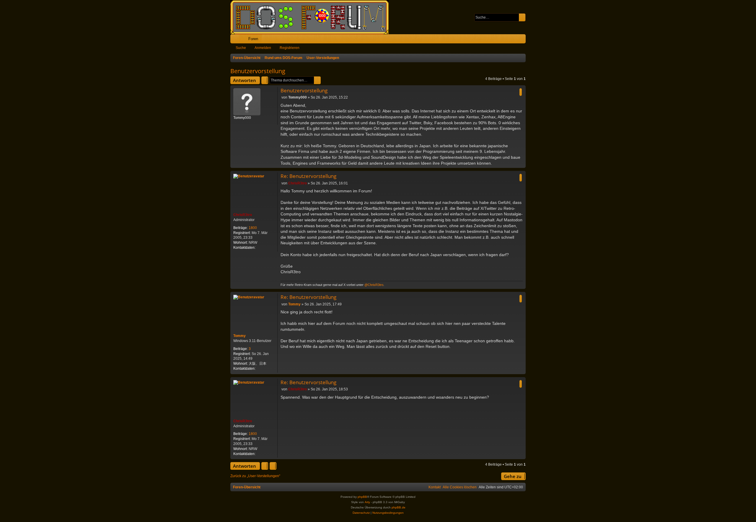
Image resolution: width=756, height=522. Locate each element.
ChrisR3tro (242, 215)
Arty (367, 502)
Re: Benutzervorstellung (308, 176)
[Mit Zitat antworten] (520, 92)
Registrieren (289, 48)
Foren (253, 39)
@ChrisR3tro (373, 285)
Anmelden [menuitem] (513, 40)
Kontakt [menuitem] (434, 487)
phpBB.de (398, 507)
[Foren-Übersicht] (312, 17)
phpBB (362, 496)
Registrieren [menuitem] (522, 40)
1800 (253, 228)
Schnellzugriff (236, 40)
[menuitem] (502, 38)
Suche (241, 48)
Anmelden (263, 48)
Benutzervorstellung (257, 71)
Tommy (239, 336)
